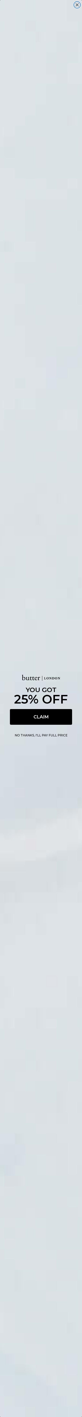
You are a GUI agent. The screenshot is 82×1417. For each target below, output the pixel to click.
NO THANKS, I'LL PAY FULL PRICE (41, 735)
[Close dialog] (77, 5)
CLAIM (41, 717)
